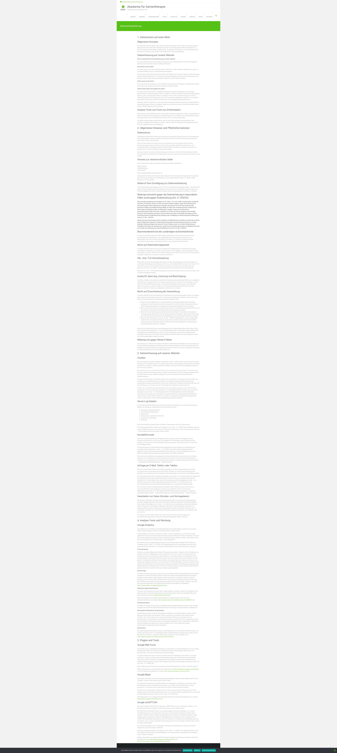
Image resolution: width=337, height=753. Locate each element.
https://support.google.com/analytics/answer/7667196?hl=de (155, 637)
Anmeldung (209, 16)
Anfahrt (201, 16)
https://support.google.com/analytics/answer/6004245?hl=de (176, 600)
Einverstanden (188, 750)
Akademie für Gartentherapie (146, 6)
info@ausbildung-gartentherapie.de (132, 2)
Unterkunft (192, 16)
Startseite (133, 16)
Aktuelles (183, 16)
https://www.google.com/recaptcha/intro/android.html (153, 741)
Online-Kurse (173, 16)
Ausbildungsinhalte (153, 16)
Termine (164, 16)
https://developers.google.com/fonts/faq (186, 669)
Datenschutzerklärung (208, 750)
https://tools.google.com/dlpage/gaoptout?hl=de (152, 585)
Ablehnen (197, 750)
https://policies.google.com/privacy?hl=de (176, 671)
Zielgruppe (142, 16)
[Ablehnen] (335, 750)
